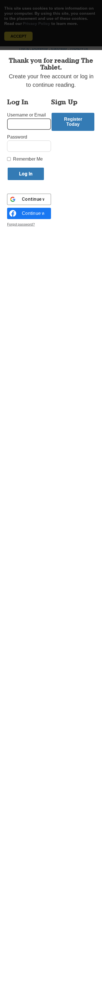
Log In (24, 49)
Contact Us (79, 49)
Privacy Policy (36, 23)
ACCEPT (18, 36)
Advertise (40, 49)
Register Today (73, 122)
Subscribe (59, 49)
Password (17, 137)
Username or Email (26, 115)
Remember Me (28, 159)
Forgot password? (21, 224)
